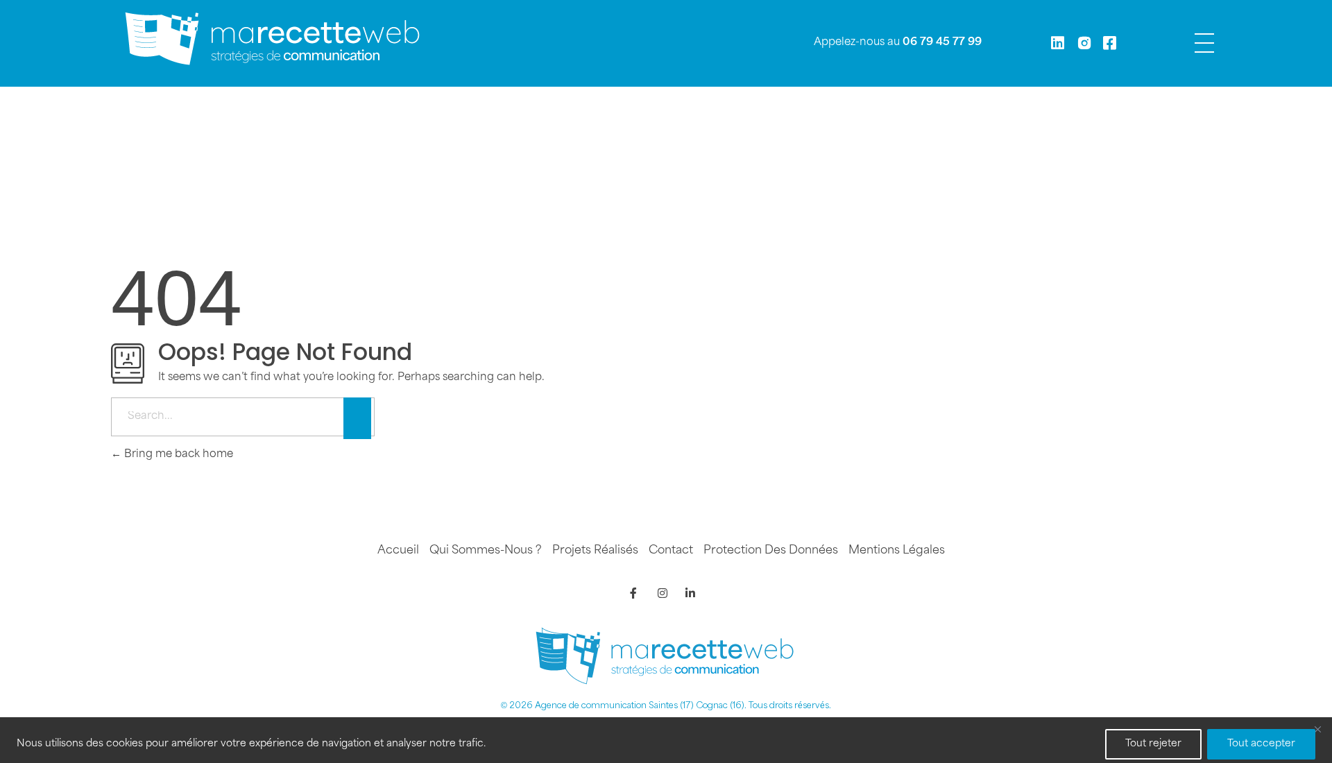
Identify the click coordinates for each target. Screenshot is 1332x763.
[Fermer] (1317, 729)
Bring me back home (177, 454)
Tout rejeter (1153, 744)
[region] (666, 740)
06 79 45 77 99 (942, 42)
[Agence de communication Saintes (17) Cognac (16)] (274, 40)
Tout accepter (1261, 744)
